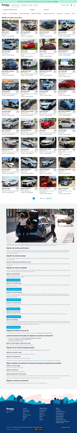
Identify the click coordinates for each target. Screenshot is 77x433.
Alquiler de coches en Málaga (13, 327)
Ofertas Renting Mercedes (61, 419)
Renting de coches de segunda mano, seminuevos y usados (62, 422)
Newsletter (25, 416)
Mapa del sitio (29, 427)
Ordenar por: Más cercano (49, 13)
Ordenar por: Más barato (36, 13)
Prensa (24, 413)
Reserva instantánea (13, 13)
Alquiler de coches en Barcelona (14, 289)
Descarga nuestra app (27, 414)
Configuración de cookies (37, 427)
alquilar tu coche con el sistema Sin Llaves (51, 378)
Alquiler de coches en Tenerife (13, 316)
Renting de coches (44, 360)
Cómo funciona (24, 5)
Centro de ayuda (26, 410)
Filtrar (74, 13)
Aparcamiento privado (24, 13)
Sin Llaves (31, 5)
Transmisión (67, 13)
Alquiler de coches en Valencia (13, 299)
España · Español (66, 427)
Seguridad (41, 419)
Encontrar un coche (16, 5)
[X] (11, 412)
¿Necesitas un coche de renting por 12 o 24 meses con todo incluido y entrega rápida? (38, 1)
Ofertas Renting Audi (60, 416)
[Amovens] (5, 5)
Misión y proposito (26, 411)
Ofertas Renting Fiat (59, 413)
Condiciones (15, 427)
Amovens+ (36, 5)
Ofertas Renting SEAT (60, 414)
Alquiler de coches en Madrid (13, 280)
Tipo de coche (59, 13)
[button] (75, 1)
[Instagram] (9, 412)
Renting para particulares (60, 411)
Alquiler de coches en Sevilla (13, 308)
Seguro (40, 418)
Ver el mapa (39, 429)
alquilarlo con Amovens (34, 383)
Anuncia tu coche (64, 5)
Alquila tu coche (42, 414)
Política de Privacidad (22, 427)
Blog (23, 419)
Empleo (24, 418)
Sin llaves (41, 416)
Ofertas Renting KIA (59, 418)
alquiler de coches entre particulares (33, 250)
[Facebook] (7, 412)
